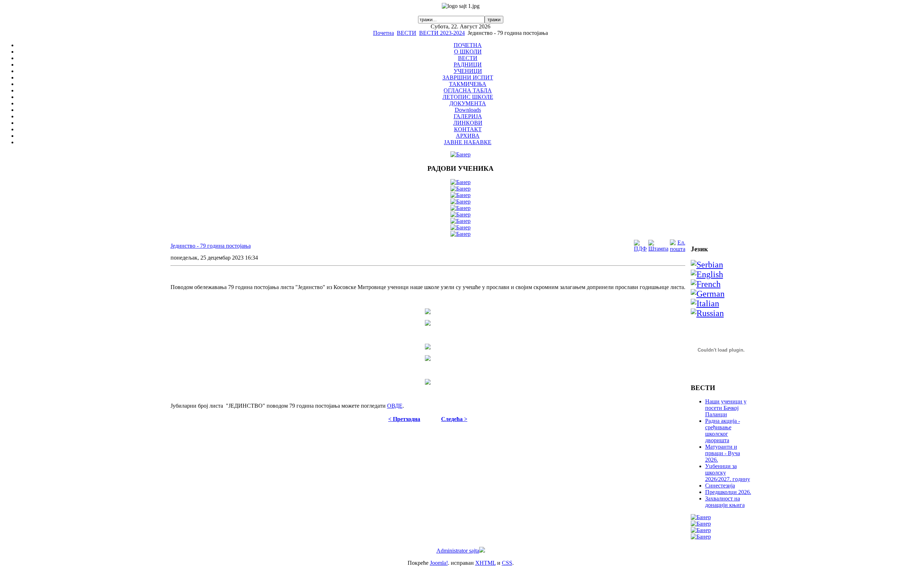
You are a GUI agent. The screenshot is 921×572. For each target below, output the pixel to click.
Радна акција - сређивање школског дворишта (722, 430)
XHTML (485, 563)
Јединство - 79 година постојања (211, 246)
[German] (708, 294)
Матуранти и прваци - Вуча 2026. (722, 453)
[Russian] (707, 313)
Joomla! (439, 563)
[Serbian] (707, 265)
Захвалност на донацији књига (725, 501)
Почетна (383, 33)
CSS (507, 563)
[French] (706, 284)
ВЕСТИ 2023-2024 (442, 33)
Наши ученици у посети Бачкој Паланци (726, 407)
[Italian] (705, 303)
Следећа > (454, 419)
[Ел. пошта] (677, 249)
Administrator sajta (457, 551)
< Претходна (404, 419)
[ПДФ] (640, 249)
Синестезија (720, 485)
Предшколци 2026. (728, 492)
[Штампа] (658, 249)
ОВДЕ (395, 406)
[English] (707, 274)
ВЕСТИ (406, 33)
